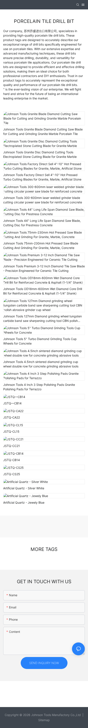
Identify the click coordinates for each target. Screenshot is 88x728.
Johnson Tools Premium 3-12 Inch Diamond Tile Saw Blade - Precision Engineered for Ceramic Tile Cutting (44, 268)
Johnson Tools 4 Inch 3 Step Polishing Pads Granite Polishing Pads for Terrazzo (39, 387)
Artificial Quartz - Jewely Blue (23, 502)
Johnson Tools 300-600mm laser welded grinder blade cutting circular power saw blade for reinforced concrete (42, 200)
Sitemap (44, 720)
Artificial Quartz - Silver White (23, 488)
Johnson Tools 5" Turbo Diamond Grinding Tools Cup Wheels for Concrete (40, 341)
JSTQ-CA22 (11, 417)
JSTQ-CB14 (11, 460)
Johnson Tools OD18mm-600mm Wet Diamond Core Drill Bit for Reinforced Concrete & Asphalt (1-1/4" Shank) (42, 291)
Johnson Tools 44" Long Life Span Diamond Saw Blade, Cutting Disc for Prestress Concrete (42, 223)
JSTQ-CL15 (11, 431)
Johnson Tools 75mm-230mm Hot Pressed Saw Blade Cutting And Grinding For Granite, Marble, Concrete (40, 245)
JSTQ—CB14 (12, 403)
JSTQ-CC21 (11, 446)
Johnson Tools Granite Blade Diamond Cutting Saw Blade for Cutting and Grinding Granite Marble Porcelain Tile (43, 131)
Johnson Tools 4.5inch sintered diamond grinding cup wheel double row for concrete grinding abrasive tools (40, 364)
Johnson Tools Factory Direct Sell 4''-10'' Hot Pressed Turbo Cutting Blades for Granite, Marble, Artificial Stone (42, 177)
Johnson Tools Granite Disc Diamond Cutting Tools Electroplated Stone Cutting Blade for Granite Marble (40, 154)
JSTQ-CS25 (11, 474)
